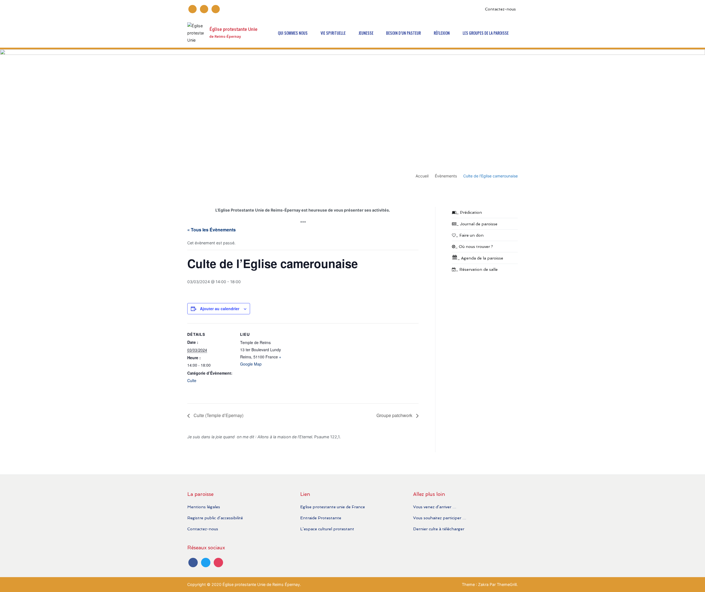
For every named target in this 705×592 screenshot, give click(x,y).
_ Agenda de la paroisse (480, 258)
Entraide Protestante (320, 517)
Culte (191, 380)
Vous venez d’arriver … (434, 506)
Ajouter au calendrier (219, 308)
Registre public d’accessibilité (215, 517)
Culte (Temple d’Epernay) (217, 415)
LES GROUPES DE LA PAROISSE (486, 33)
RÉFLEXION (442, 33)
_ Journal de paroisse (476, 223)
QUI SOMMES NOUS (293, 33)
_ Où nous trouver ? (474, 246)
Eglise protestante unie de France (332, 506)
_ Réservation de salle (477, 269)
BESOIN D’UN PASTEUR (403, 33)
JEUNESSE (366, 33)
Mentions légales (203, 506)
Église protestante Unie (233, 29)
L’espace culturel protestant (327, 528)
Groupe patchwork (394, 415)
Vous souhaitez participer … (439, 517)
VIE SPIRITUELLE (333, 33)
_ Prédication (469, 212)
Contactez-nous (500, 9)
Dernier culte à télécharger (438, 528)
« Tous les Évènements (211, 229)
